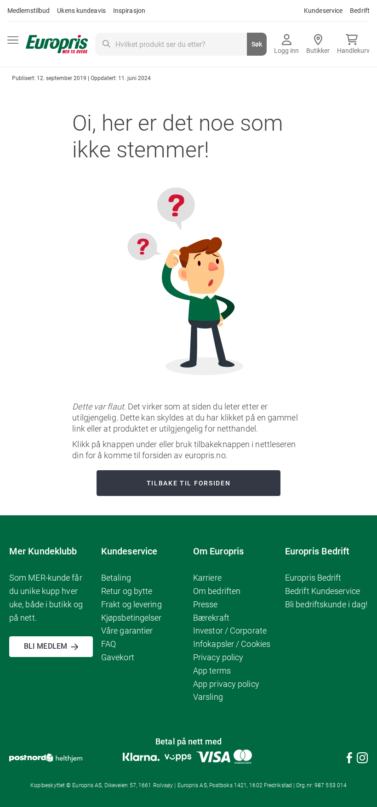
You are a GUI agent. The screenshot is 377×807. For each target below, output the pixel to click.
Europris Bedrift (313, 577)
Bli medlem (45, 646)
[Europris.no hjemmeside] (57, 44)
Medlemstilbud (28, 10)
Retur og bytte (126, 591)
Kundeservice (323, 10)
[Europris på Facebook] (349, 759)
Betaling (116, 577)
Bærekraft (211, 618)
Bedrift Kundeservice (322, 591)
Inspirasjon (129, 10)
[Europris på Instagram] (362, 759)
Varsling (208, 697)
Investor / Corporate (230, 630)
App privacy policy (226, 684)
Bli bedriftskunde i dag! (326, 604)
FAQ (108, 644)
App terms (212, 670)
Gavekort (117, 657)
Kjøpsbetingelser (131, 618)
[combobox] (181, 44)
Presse (205, 604)
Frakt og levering (131, 604)
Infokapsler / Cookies (231, 644)
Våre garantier (127, 630)
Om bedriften (216, 591)
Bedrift (360, 10)
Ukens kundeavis (81, 10)
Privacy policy (218, 657)
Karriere (207, 577)
